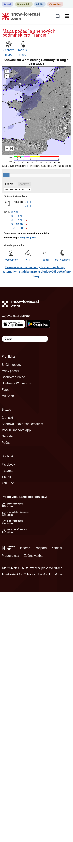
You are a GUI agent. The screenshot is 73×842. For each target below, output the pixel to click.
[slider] (6, 175)
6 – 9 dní (16, 220)
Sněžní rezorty (11, 364)
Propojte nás (10, 555)
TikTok (6, 476)
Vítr (28, 259)
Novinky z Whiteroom (16, 383)
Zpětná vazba (33, 555)
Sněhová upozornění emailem (22, 423)
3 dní (28, 202)
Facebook (8, 464)
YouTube (8, 483)
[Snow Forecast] (20, 16)
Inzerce (25, 547)
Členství (7, 417)
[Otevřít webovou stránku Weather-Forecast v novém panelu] (55, 4)
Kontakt (56, 547)
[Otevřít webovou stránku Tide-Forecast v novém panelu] (40, 4)
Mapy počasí (10, 370)
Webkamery (11, 259)
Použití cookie (57, 574)
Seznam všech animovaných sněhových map (35, 267)
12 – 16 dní (18, 228)
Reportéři (8, 436)
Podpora (41, 547)
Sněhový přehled (13, 377)
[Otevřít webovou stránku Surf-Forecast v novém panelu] (7, 4)
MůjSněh (8, 395)
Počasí (45, 259)
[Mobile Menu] (67, 16)
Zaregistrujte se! (28, 237)
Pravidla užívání (11, 574)
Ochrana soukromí (34, 574)
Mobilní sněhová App (16, 430)
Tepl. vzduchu (62, 259)
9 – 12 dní (17, 224)
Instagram (8, 470)
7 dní (28, 206)
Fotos (5, 389)
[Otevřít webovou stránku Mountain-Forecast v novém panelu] (24, 4)
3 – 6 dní (16, 216)
